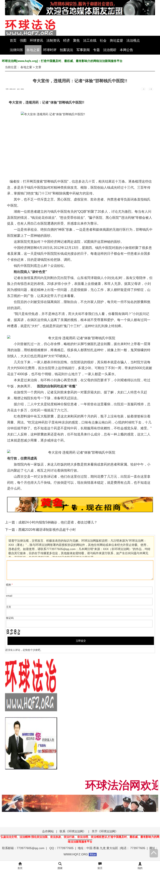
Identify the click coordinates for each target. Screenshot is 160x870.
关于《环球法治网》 (105, 831)
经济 (66, 40)
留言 (100, 868)
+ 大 (150, 89)
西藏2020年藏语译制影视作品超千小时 (47, 529)
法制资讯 (53, 40)
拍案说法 (66, 50)
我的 (140, 868)
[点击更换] (13, 632)
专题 (96, 50)
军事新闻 (83, 50)
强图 (23, 40)
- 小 (143, 89)
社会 (103, 40)
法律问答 (16, 50)
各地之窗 (33, 50)
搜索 (60, 868)
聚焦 (76, 40)
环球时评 (49, 50)
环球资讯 (36, 40)
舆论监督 (116, 40)
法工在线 (89, 40)
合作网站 (48, 831)
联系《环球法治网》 (73, 831)
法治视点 (133, 40)
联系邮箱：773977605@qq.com (23, 848)
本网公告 (126, 50)
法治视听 (109, 50)
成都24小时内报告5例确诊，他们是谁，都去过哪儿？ (57, 522)
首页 (13, 40)
